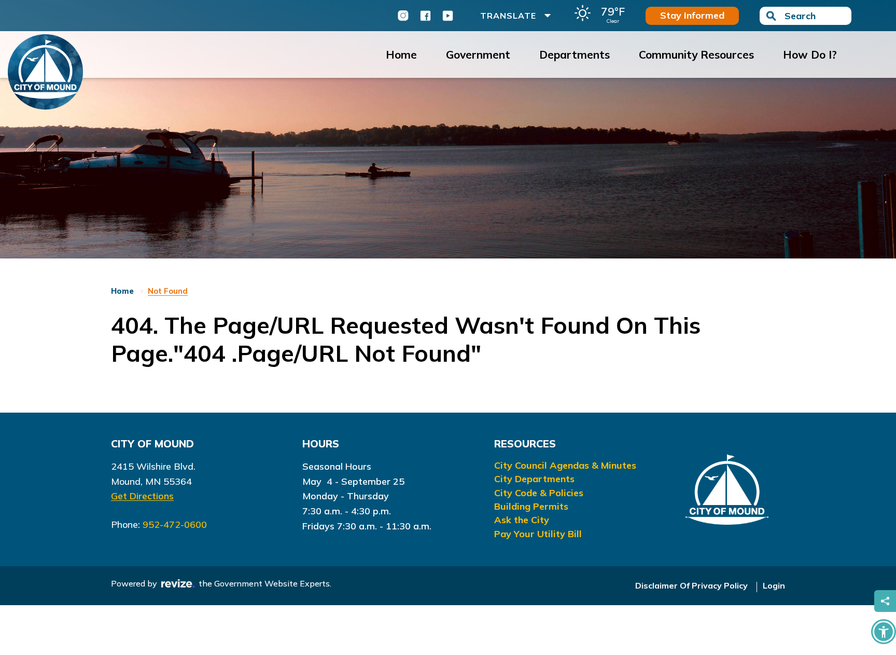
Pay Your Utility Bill (538, 534)
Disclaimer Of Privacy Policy (691, 585)
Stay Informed (692, 15)
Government (478, 54)
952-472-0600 (175, 524)
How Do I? (810, 54)
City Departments (534, 479)
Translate (508, 15)
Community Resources (696, 54)
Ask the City (521, 520)
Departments (574, 54)
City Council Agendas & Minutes (565, 465)
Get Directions (142, 496)
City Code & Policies (538, 493)
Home (401, 54)
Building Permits (531, 506)
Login (774, 585)
